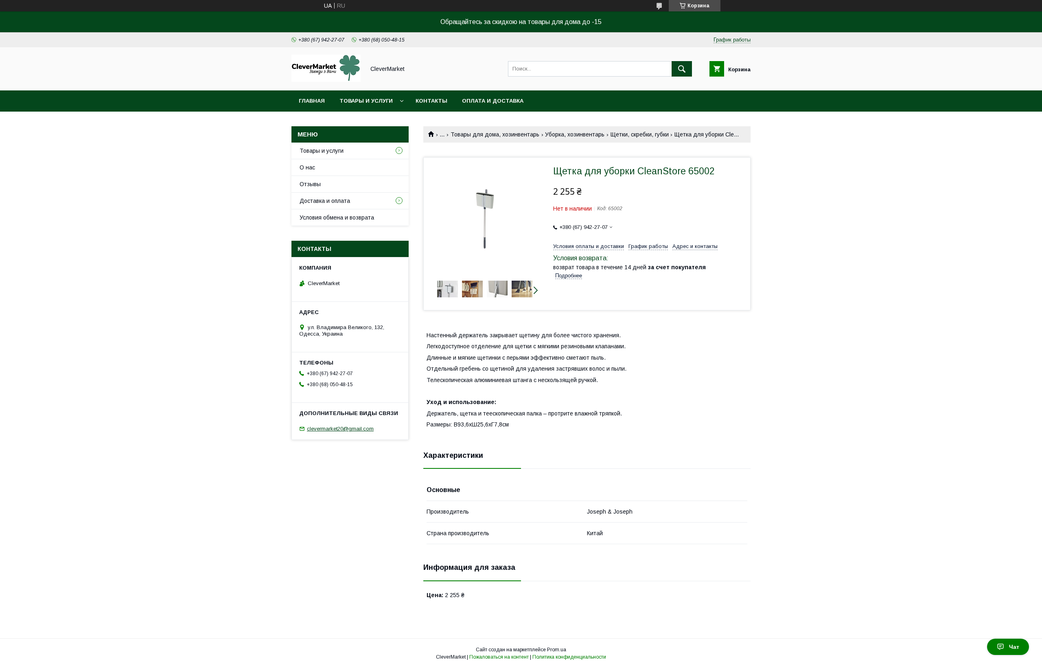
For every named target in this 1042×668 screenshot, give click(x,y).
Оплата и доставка (492, 101)
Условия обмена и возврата (337, 217)
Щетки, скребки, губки (640, 134)
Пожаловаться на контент (499, 657)
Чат (1014, 647)
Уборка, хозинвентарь (574, 134)
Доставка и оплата (325, 201)
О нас (307, 167)
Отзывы (310, 184)
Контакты (431, 101)
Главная (312, 101)
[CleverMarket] (326, 80)
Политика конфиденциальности (569, 657)
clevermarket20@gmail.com (340, 429)
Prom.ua (556, 650)
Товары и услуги (366, 101)
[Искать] (682, 69)
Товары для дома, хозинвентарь (495, 134)
